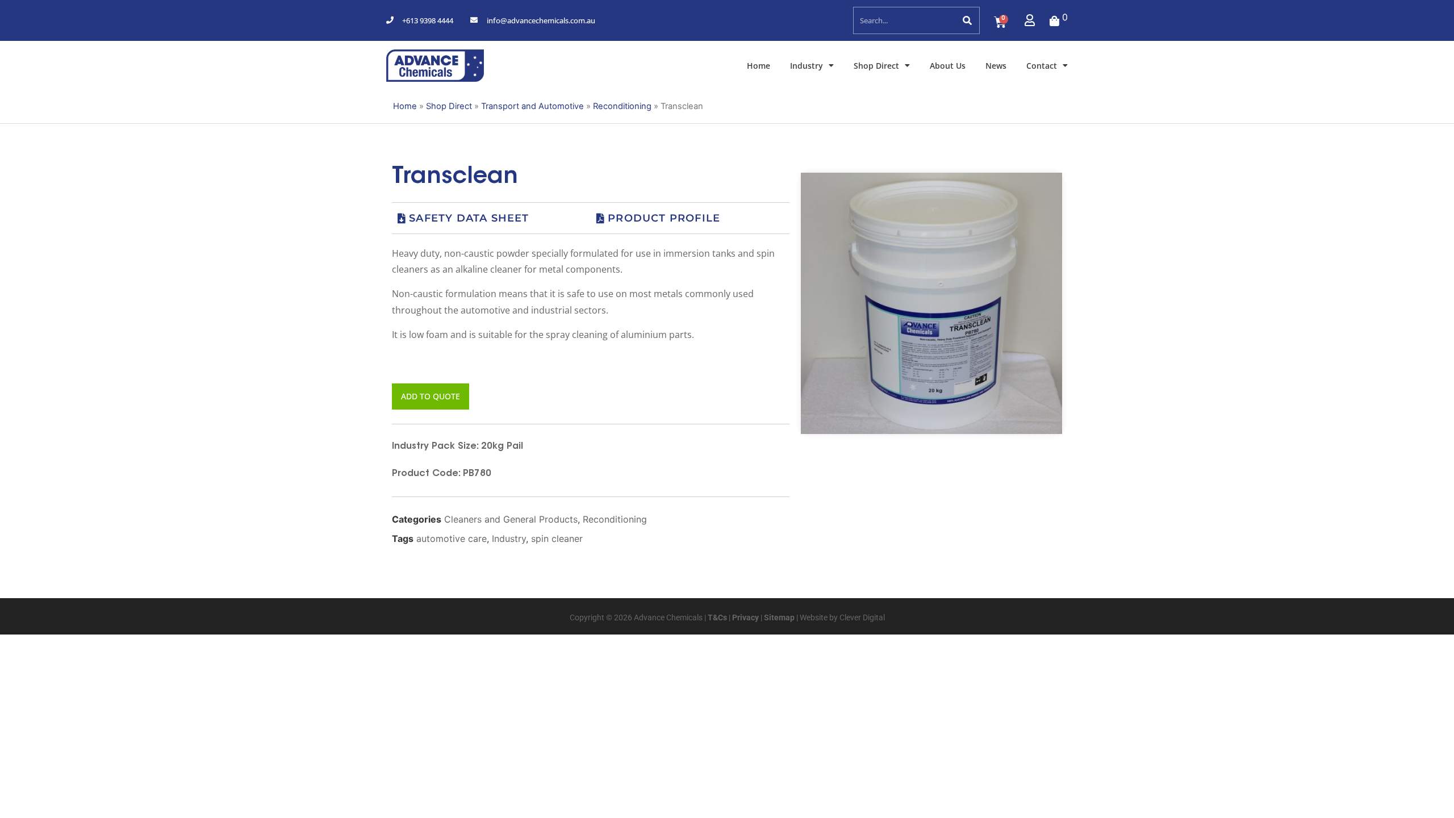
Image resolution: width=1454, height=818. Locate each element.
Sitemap (778, 617)
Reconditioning (622, 106)
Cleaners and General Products (511, 519)
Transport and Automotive (532, 106)
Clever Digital (862, 617)
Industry (806, 65)
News (995, 65)
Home (758, 65)
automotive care (451, 538)
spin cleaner (557, 538)
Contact (1041, 65)
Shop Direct (876, 65)
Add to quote (430, 396)
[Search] (966, 20)
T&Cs (716, 617)
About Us (948, 65)
